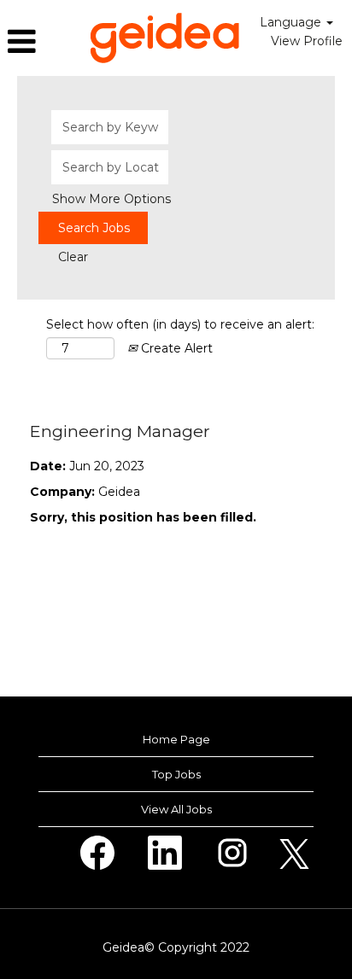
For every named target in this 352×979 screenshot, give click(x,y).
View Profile (307, 41)
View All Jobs (176, 809)
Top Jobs (176, 774)
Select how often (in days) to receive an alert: (180, 324)
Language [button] (292, 22)
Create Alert (175, 348)
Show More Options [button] (111, 199)
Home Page (176, 739)
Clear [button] (73, 257)
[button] (40, 41)
